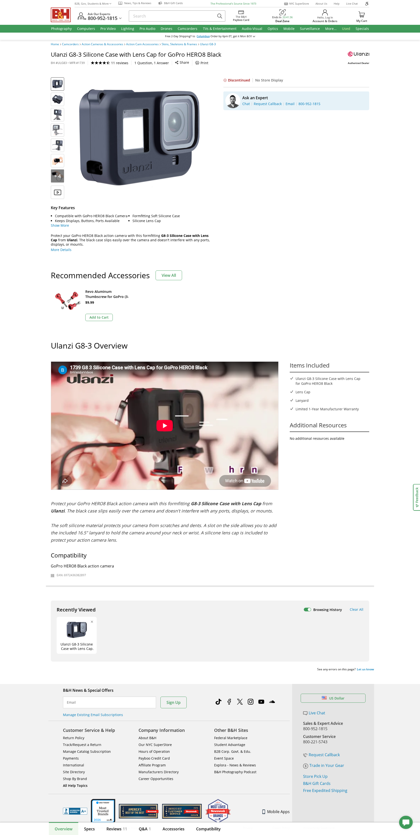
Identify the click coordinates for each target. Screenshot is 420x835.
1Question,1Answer (151, 63)
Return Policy (73, 738)
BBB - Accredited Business (75, 811)
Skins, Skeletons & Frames (179, 44)
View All (169, 275)
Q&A (145, 829)
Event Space (224, 758)
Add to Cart (99, 317)
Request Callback (324, 754)
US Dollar (336, 698)
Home (55, 44)
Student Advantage (229, 744)
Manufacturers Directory (159, 772)
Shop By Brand (75, 778)
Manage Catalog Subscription (87, 751)
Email (71, 702)
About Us (321, 3)
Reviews (116, 829)
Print (204, 63)
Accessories (173, 829)
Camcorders (70, 44)
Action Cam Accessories (142, 44)
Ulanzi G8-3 (208, 44)
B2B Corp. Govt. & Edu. (232, 751)
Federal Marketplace (230, 738)
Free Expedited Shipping (325, 790)
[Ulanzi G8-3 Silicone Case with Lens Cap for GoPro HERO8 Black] (139, 138)
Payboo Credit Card (154, 758)
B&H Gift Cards (317, 783)
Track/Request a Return (82, 744)
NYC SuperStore (299, 3)
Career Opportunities (156, 778)
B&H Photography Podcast (235, 772)
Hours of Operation (154, 751)
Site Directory (74, 772)
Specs (89, 829)
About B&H (147, 738)
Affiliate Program (152, 765)
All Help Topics (75, 785)
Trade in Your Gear (326, 765)
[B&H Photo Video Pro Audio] (63, 15)
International (73, 765)
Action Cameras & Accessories (102, 44)
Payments (71, 758)
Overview (63, 829)
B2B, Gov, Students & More (92, 3)
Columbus (203, 36)
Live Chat (352, 3)
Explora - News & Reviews (235, 765)
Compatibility (208, 829)
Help (337, 3)
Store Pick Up (315, 776)
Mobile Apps (278, 811)
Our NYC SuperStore (155, 744)
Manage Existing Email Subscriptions (93, 715)
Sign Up (173, 702)
